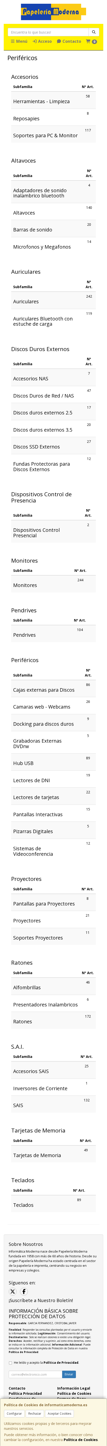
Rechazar (34, 1413)
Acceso (44, 41)
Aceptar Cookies (59, 1413)
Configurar (14, 1413)
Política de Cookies (81, 1439)
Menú (21, 41)
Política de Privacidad (23, 1352)
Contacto (71, 41)
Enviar (69, 1374)
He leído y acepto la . (46, 1362)
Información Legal (73, 1388)
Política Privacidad (25, 1393)
